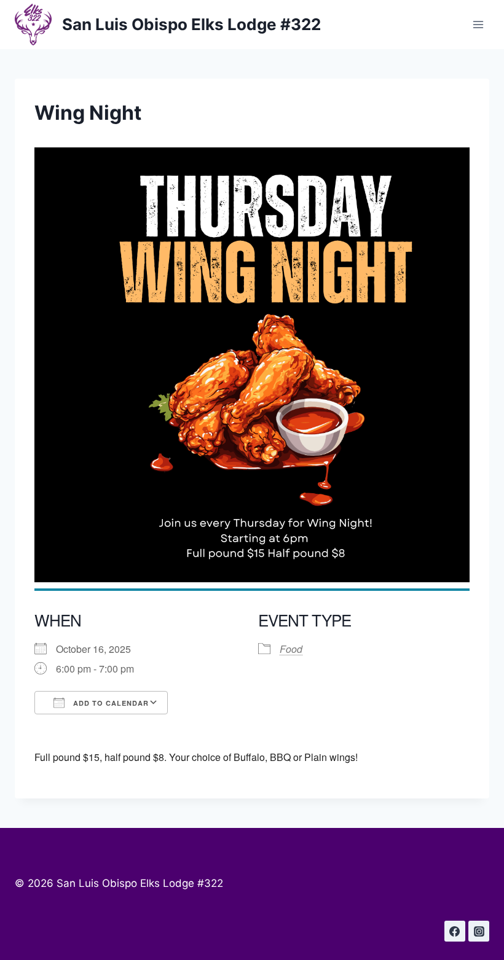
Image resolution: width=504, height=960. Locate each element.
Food (291, 649)
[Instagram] (478, 931)
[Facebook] (454, 931)
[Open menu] (478, 24)
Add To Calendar (110, 703)
